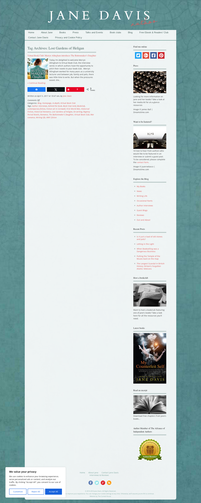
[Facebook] (153, 55)
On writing (77, 111)
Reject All (36, 491)
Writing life (40, 117)
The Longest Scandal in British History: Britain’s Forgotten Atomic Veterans (150, 266)
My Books (141, 186)
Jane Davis (67, 96)
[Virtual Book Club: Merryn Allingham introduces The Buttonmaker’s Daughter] (37, 78)
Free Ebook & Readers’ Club (153, 32)
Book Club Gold (69, 106)
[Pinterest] (161, 55)
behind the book (55, 106)
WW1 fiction (51, 117)
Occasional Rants (144, 200)
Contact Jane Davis (38, 37)
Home (31, 32)
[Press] (149, 82)
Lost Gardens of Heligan (62, 111)
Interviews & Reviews (99, 477)
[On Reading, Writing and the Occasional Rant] (100, 16)
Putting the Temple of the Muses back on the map (148, 257)
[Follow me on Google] (104, 486)
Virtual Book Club (67, 103)
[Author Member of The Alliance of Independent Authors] (149, 452)
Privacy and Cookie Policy (68, 37)
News (139, 191)
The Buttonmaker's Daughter (61, 114)
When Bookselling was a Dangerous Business (148, 250)
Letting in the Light (145, 244)
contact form (142, 162)
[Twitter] (138, 55)
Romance (44, 114)
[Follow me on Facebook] (91, 486)
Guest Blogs (142, 210)
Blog (130, 32)
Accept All (53, 491)
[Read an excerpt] (149, 415)
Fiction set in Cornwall (55, 109)
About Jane (47, 32)
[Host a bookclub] (149, 294)
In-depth (55, 103)
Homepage (46, 103)
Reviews (140, 215)
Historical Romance (42, 111)
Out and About (143, 220)
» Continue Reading (36, 83)
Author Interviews (39, 106)
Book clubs (115, 32)
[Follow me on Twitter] (98, 486)
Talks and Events (94, 32)
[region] (35, 482)
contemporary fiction (36, 109)
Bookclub (81, 106)
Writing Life (142, 196)
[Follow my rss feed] (110, 486)
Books (62, 32)
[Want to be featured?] (149, 148)
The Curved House (104, 498)
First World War (73, 109)
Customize (18, 491)
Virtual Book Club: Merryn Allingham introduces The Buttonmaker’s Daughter (61, 55)
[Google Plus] (146, 55)
